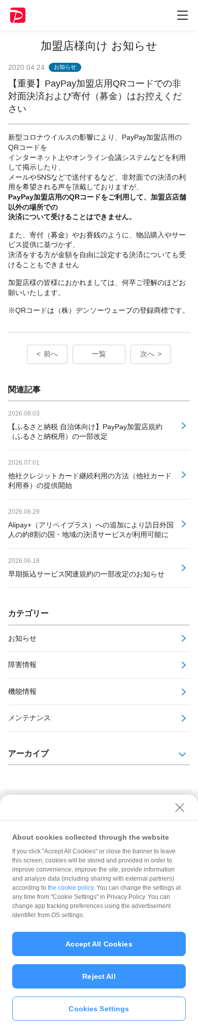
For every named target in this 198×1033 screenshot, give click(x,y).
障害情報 (22, 664)
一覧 (99, 354)
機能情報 (22, 691)
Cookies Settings (99, 1009)
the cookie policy (70, 887)
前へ (51, 354)
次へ (147, 354)
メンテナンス (29, 718)
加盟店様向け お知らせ (99, 45)
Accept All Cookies (99, 944)
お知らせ (22, 638)
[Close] (180, 807)
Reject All (98, 976)
